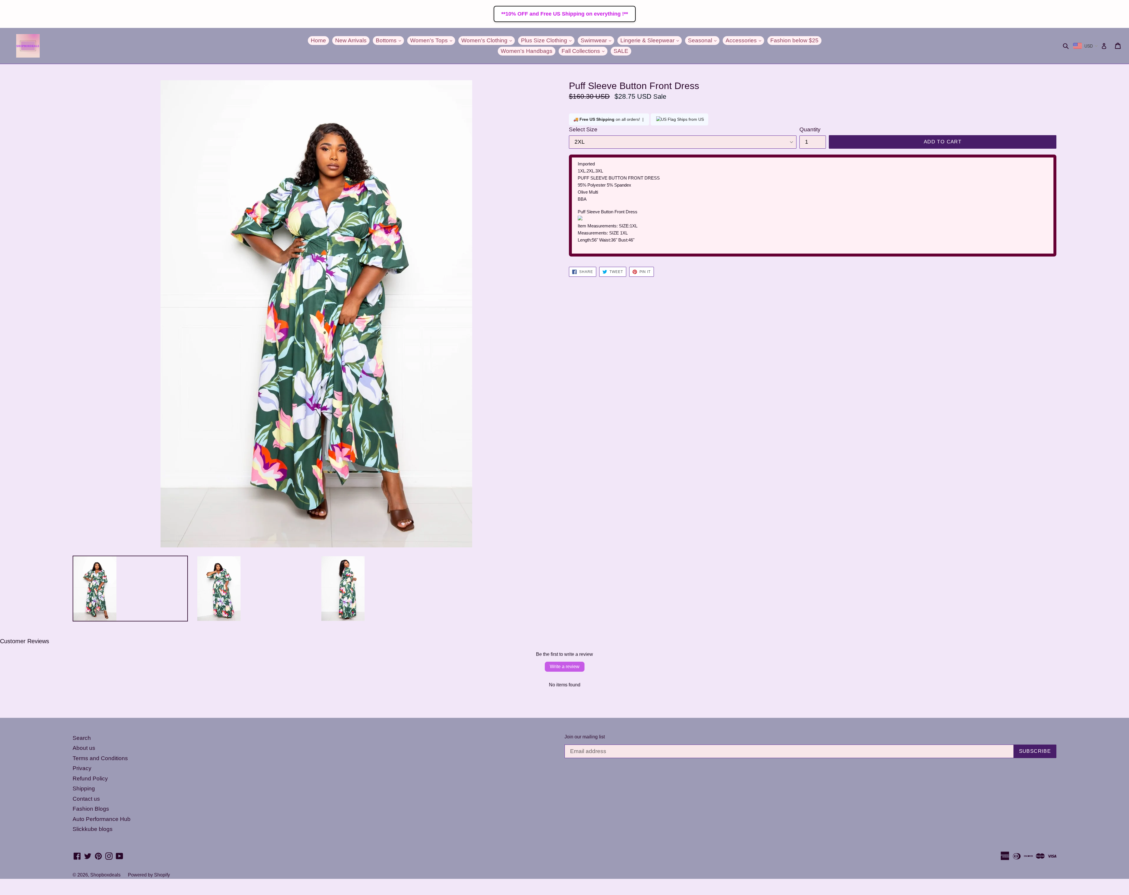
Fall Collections (584, 51)
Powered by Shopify (149, 874)
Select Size (583, 129)
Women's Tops (432, 40)
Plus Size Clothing (547, 40)
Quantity (810, 129)
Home (318, 40)
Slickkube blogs (93, 829)
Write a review (564, 666)
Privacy (82, 768)
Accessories (745, 40)
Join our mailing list (584, 736)
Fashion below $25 (794, 40)
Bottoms (390, 40)
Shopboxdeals (105, 874)
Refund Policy (90, 778)
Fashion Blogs (91, 809)
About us (84, 748)
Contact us (86, 799)
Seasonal (703, 40)
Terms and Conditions (100, 758)
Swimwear (597, 40)
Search (82, 738)
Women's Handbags (526, 51)
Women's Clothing (488, 40)
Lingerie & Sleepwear (651, 40)
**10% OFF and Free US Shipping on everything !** (564, 14)
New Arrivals (351, 40)
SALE (621, 51)
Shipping (84, 788)
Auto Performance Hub (102, 819)
